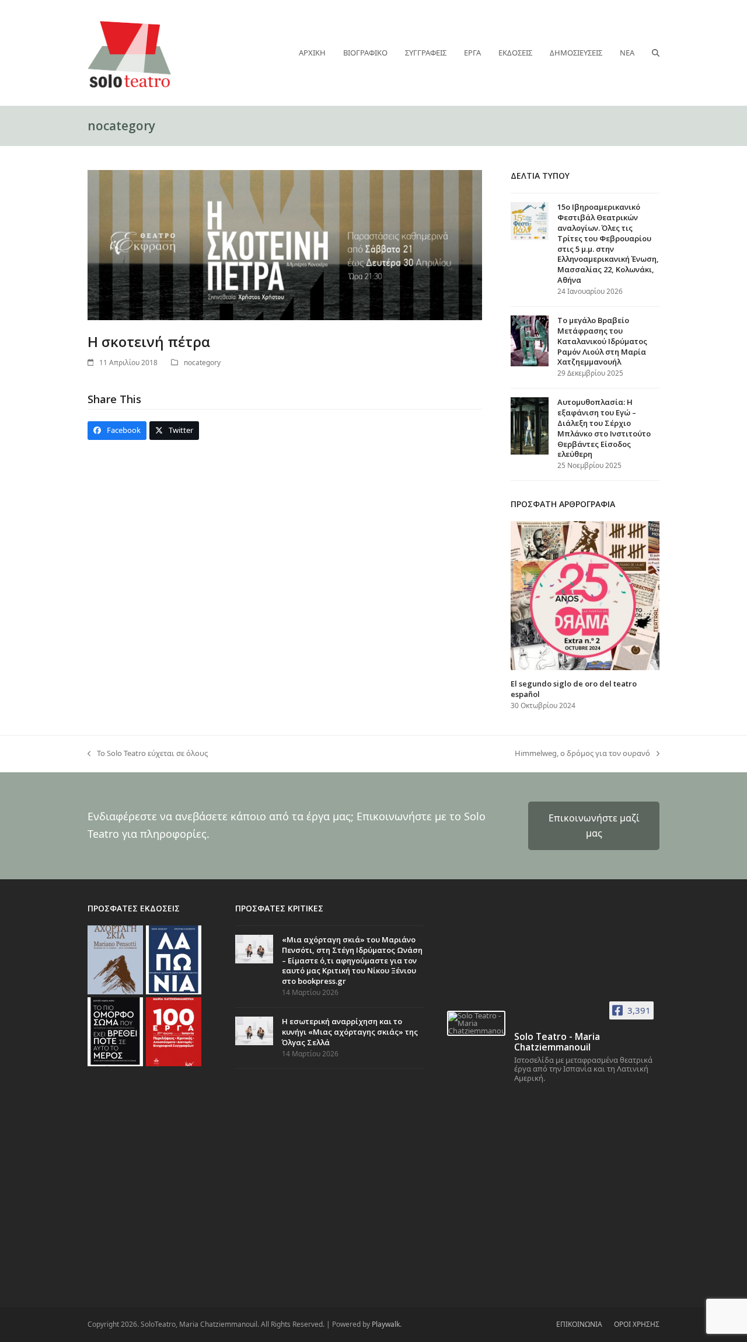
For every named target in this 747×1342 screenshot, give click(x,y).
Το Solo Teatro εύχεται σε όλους (148, 754)
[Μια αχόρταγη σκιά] (115, 958)
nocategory (202, 362)
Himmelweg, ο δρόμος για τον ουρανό (582, 754)
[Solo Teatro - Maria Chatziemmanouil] (476, 1023)
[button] (655, 52)
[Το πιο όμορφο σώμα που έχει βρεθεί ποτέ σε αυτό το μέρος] (115, 1030)
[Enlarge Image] (285, 244)
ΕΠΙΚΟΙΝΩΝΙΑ (579, 1324)
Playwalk (386, 1324)
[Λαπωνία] (173, 958)
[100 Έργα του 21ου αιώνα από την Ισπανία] (173, 1030)
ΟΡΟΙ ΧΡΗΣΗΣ (636, 1324)
